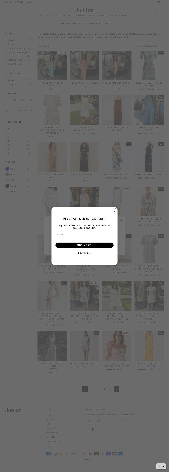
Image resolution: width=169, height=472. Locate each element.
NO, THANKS (84, 253)
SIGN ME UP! (85, 245)
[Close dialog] (114, 209)
